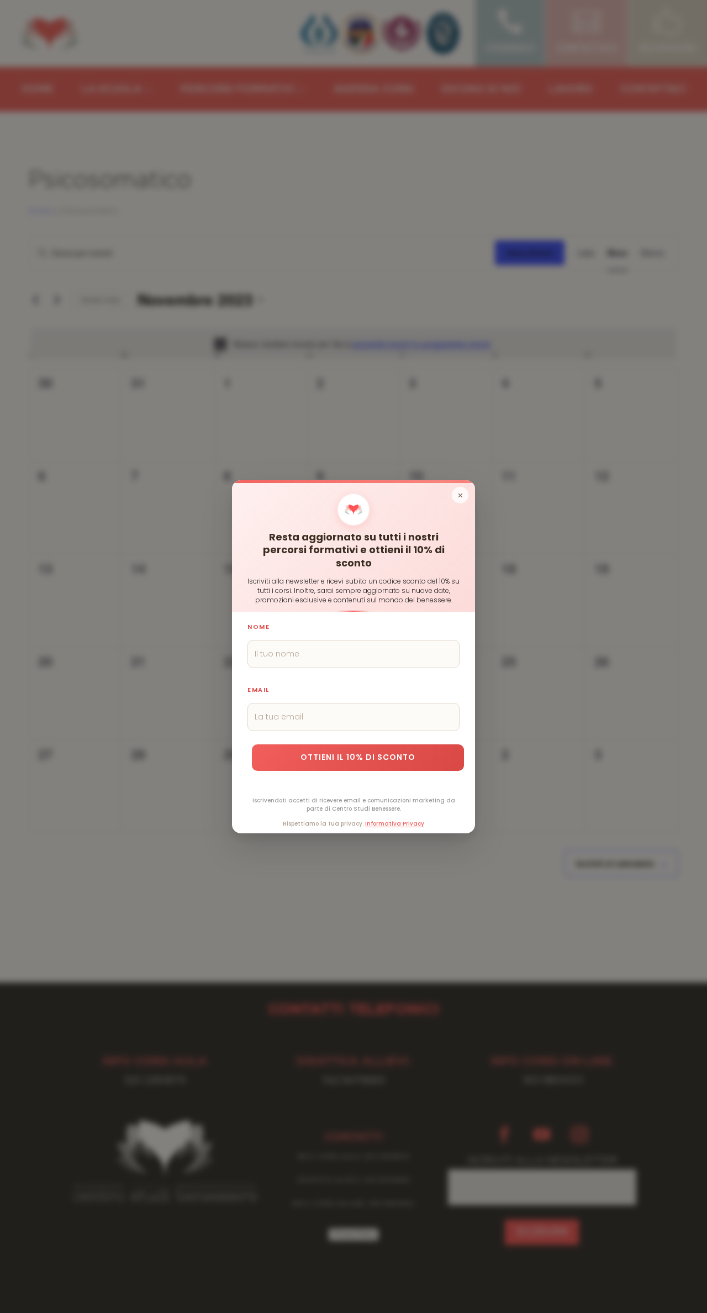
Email (258, 689)
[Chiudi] (460, 495)
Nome (258, 626)
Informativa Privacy (394, 823)
